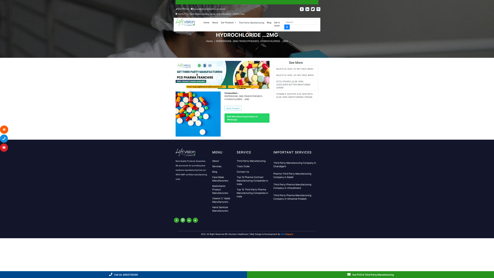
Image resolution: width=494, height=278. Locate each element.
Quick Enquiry (233, 108)
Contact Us (243, 171)
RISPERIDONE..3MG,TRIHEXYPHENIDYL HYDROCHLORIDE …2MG (252, 41)
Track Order (243, 166)
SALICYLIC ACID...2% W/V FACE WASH (295, 75)
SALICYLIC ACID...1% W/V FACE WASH (294, 69)
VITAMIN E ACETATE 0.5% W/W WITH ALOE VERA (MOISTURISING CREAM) (294, 95)
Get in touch (277, 24)
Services (216, 166)
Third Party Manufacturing (251, 22)
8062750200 (183, 9)
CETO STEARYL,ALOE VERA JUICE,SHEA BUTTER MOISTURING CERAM (293, 84)
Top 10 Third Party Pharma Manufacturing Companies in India (252, 193)
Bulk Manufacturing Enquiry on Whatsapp (242, 118)
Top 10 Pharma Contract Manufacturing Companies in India (252, 180)
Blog (269, 22)
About (215, 22)
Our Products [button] (227, 22)
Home (206, 22)
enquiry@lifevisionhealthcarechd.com (209, 9)
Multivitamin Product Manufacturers (220, 189)
